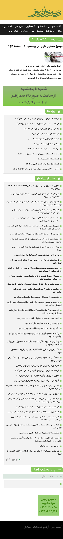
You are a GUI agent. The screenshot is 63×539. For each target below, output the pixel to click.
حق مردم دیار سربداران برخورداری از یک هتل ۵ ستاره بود (36, 297)
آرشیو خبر (56, 527)
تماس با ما (13, 31)
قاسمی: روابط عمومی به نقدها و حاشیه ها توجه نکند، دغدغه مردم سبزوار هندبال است (33, 387)
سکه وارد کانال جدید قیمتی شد (46, 144)
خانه (59, 26)
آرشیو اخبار (12, 459)
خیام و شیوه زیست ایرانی (49, 446)
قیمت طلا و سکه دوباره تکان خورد (45, 134)
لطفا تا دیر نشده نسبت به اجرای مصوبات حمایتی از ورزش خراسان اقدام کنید (33, 426)
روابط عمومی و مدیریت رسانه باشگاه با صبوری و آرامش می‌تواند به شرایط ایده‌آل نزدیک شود (34, 269)
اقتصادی (41, 26)
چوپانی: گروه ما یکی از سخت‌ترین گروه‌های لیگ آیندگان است (34, 234)
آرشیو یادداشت (41, 527)
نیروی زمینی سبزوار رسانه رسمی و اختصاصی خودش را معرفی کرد (33, 393)
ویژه (32, 31)
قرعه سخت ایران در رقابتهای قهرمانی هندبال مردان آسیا (37, 118)
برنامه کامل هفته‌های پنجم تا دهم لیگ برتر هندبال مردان (36, 255)
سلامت (39, 31)
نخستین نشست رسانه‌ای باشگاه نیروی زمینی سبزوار (38, 328)
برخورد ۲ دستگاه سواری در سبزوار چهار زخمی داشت (38, 154)
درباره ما (24, 31)
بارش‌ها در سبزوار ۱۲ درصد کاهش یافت (43, 149)
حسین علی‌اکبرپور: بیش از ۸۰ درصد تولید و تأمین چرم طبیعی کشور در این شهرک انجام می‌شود (35, 439)
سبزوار (27, 527)
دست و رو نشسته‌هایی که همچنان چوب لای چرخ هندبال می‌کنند (33, 412)
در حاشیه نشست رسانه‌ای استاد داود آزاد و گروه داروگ (37, 123)
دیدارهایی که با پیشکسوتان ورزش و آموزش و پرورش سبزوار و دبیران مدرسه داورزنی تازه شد (36, 211)
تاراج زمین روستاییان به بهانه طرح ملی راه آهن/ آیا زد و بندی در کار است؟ (33, 452)
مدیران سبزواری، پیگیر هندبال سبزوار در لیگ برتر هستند (36, 375)
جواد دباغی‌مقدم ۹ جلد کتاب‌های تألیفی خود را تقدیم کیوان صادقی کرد (36, 290)
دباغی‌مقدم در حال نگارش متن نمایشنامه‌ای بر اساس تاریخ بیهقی (33, 284)
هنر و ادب (18, 26)
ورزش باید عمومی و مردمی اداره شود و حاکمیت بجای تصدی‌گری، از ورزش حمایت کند (34, 303)
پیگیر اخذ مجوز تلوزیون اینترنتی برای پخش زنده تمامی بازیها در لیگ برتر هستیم (35, 335)
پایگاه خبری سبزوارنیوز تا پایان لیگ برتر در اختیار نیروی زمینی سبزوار (36, 248)
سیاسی (51, 26)
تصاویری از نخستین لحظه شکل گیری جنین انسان (39, 433)
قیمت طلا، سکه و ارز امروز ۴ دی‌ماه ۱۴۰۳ (42, 164)
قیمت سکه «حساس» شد (48, 159)
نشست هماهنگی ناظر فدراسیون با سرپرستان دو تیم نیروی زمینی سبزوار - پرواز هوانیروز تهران (34, 219)
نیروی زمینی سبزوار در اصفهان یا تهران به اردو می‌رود (38, 318)
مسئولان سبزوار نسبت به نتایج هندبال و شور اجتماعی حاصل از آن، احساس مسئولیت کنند (35, 277)
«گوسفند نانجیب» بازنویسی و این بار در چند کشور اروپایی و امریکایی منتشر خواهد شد (36, 418)
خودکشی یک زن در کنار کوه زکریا (43, 66)
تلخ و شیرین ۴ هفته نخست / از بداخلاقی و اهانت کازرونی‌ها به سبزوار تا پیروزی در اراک (35, 312)
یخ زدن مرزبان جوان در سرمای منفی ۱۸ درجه (41, 128)
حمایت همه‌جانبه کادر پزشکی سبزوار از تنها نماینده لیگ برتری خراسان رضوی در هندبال (35, 240)
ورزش (58, 31)
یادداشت (49, 31)
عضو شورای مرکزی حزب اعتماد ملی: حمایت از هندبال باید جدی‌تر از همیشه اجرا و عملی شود (33, 203)
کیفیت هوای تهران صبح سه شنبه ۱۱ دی (43, 139)
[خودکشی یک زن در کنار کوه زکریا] (54, 61)
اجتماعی (8, 26)
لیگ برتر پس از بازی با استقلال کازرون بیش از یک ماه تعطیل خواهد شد (36, 351)
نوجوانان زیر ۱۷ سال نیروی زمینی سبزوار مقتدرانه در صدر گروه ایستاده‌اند (35, 261)
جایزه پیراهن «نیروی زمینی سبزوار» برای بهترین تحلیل (37, 365)
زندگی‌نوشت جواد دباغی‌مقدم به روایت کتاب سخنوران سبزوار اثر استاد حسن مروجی (34, 343)
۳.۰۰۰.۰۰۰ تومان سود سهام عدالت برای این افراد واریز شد (36, 169)
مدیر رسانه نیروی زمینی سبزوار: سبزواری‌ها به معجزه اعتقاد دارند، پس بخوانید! (34, 187)
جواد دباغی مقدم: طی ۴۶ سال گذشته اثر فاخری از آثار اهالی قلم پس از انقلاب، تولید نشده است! (34, 400)
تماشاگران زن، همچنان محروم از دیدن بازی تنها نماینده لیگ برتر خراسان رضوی (34, 359)
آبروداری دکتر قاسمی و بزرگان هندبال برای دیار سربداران (36, 380)
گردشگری (30, 26)
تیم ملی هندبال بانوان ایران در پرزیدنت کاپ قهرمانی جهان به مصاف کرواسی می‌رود (35, 195)
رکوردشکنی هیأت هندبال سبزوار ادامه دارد (42, 323)
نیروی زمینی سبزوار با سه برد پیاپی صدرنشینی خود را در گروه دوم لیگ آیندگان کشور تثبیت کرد (34, 227)
